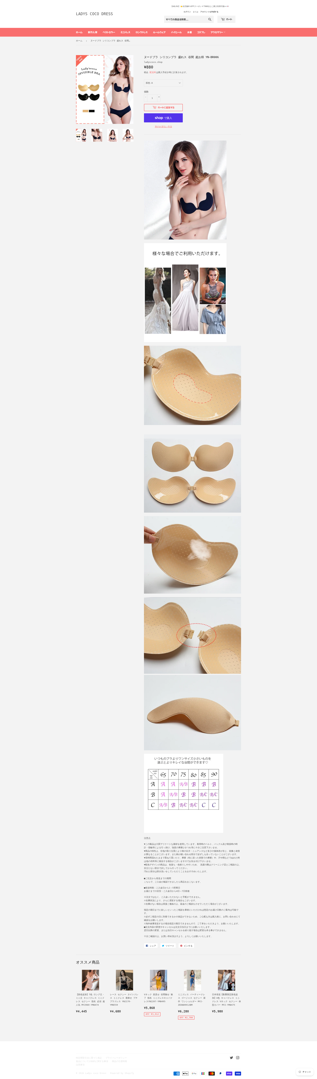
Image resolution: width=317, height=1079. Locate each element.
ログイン (187, 12)
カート (229, 19)
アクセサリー (217, 32)
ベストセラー (109, 32)
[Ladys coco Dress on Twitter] (231, 1058)
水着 (189, 32)
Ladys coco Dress (94, 14)
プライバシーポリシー (116, 1058)
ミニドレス (125, 32)
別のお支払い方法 (163, 126)
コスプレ (201, 32)
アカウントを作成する (209, 12)
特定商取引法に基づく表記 (89, 1058)
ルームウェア (159, 32)
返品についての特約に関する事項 (92, 1061)
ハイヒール (176, 32)
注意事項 (80, 1064)
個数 (146, 91)
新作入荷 (92, 32)
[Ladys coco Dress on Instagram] (237, 1058)
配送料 (153, 72)
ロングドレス (142, 32)
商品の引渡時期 (119, 1061)
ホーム (79, 32)
